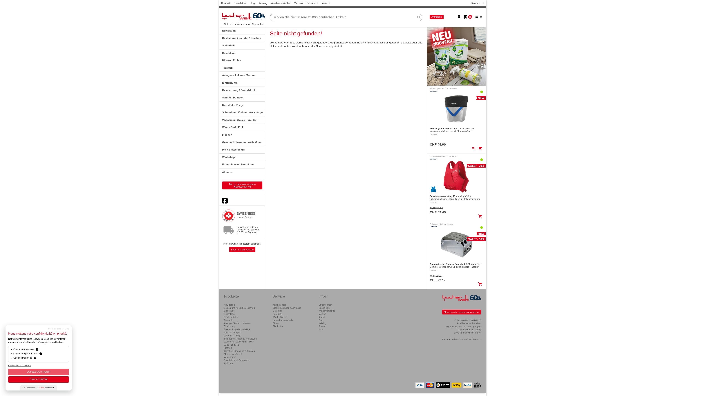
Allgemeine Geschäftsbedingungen (463, 326)
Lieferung (277, 311)
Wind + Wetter (280, 317)
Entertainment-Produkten (238, 164)
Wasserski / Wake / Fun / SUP (240, 119)
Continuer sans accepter (58, 329)
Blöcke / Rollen (231, 60)
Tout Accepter (38, 379)
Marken (298, 3)
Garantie (277, 314)
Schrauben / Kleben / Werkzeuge (242, 112)
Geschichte (324, 308)
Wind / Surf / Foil (232, 127)
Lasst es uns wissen (242, 249)
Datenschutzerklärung (470, 329)
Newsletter (240, 3)
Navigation (229, 30)
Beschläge (228, 53)
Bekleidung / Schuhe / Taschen (241, 37)
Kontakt (225, 3)
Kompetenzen (280, 305)
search (419, 17)
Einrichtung (229, 82)
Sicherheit (228, 45)
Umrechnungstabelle (283, 320)
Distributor (278, 326)
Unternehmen (325, 305)
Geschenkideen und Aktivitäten (242, 142)
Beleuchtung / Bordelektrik (239, 90)
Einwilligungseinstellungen (467, 332)
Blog (252, 3)
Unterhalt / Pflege (233, 105)
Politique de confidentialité (19, 365)
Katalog (262, 3)
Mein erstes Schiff (233, 149)
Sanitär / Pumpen (232, 97)
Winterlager (229, 157)
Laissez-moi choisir (38, 372)
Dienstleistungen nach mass (287, 308)
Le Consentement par (38, 388)
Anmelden (436, 17)
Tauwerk (227, 67)
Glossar (276, 323)
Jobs (321, 329)
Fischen (227, 134)
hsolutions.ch (474, 339)
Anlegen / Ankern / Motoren (239, 75)
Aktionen (228, 171)
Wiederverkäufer (280, 3)
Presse (322, 326)
